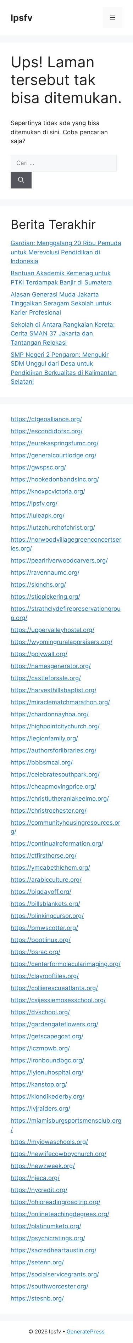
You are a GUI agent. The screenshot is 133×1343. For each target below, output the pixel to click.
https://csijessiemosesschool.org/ (58, 1000)
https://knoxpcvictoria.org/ (48, 491)
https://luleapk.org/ (38, 515)
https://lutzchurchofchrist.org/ (53, 527)
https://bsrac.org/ (35, 951)
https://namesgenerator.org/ (51, 666)
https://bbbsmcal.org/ (42, 762)
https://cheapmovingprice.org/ (53, 786)
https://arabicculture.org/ (46, 879)
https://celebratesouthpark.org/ (55, 774)
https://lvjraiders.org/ (40, 1108)
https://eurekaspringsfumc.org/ (55, 443)
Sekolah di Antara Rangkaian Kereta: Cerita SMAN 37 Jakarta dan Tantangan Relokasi (63, 333)
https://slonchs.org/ (38, 584)
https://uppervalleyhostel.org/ (52, 629)
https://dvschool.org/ (40, 1012)
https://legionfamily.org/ (44, 738)
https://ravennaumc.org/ (45, 572)
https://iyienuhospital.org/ (47, 1072)
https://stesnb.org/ (37, 1298)
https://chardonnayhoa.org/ (50, 714)
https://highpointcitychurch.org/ (55, 726)
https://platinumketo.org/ (46, 1226)
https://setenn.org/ (37, 1262)
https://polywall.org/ (39, 654)
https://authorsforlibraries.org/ (53, 750)
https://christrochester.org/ (49, 810)
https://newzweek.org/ (43, 1165)
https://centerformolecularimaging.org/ (66, 963)
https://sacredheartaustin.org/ (53, 1250)
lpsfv (22, 17)
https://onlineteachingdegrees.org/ (60, 1214)
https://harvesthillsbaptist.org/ (53, 690)
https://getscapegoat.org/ (47, 1036)
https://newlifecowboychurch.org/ (58, 1153)
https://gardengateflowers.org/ (54, 1024)
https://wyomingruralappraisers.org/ (61, 641)
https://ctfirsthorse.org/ (44, 855)
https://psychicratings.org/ (48, 1238)
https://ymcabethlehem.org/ (50, 867)
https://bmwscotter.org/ (44, 927)
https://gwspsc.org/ (38, 467)
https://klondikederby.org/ (47, 1096)
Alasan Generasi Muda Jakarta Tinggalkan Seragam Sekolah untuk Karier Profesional (61, 303)
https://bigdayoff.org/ (41, 891)
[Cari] (21, 180)
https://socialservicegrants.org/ (55, 1274)
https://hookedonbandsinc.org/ (55, 479)
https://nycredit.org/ (39, 1190)
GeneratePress (86, 1331)
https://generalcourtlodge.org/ (53, 455)
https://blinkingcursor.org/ (47, 915)
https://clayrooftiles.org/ (45, 976)
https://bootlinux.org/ (41, 939)
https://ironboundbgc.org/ (47, 1060)
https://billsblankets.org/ (45, 903)
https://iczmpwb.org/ (40, 1048)
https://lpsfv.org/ (34, 503)
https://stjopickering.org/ (45, 596)
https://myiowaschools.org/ (49, 1141)
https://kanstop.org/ (39, 1084)
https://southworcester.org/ (49, 1286)
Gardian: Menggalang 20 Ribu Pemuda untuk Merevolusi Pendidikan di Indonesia (66, 252)
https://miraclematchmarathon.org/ (60, 702)
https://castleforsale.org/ (46, 678)
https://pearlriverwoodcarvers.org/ (59, 560)
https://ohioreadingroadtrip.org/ (55, 1202)
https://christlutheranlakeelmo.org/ (60, 798)
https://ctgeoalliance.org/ (46, 419)
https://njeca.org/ (35, 1177)
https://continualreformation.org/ (57, 843)
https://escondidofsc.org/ (47, 431)
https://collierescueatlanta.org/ (54, 988)
